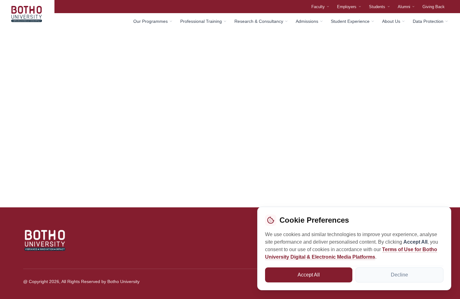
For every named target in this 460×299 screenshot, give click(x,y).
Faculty (318, 6)
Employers (346, 6)
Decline (399, 274)
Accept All (309, 274)
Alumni (404, 6)
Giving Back (433, 6)
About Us (391, 21)
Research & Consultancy (258, 21)
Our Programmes (150, 21)
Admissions (307, 21)
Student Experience (350, 21)
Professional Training (201, 21)
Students (377, 6)
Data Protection (428, 21)
